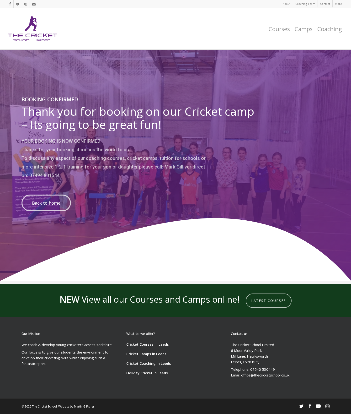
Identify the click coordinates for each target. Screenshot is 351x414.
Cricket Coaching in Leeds (148, 363)
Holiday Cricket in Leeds (147, 372)
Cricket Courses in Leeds (147, 344)
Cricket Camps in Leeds (146, 353)
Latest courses (268, 300)
